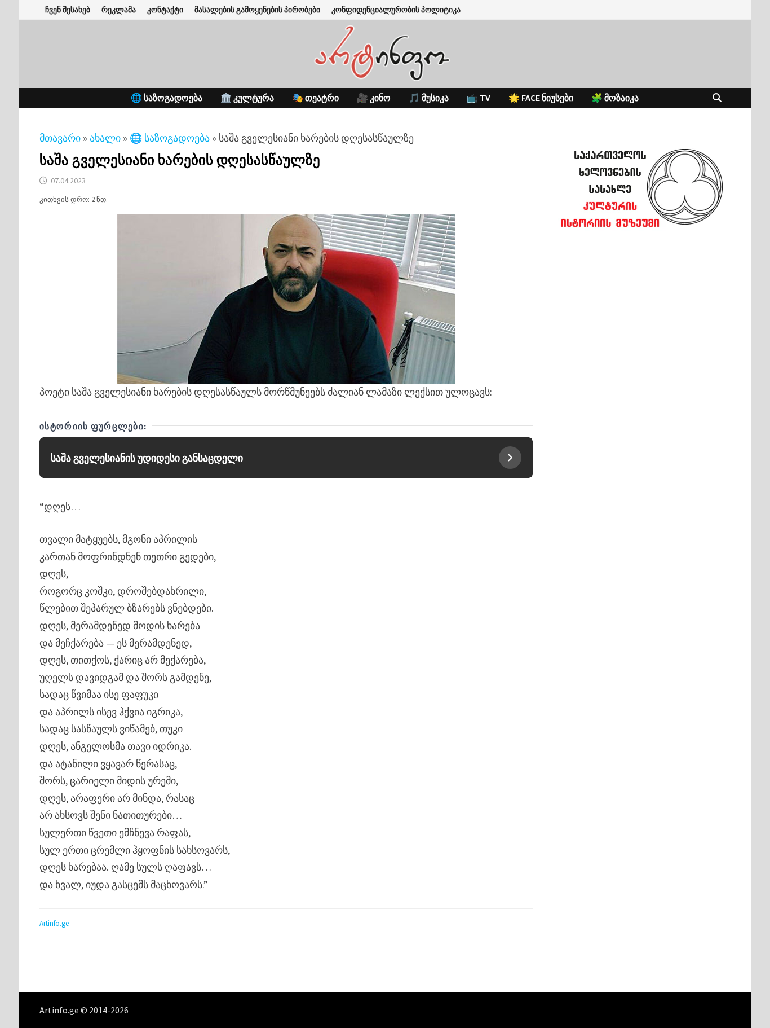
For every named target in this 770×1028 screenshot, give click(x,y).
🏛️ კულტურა (247, 97)
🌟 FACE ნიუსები (540, 97)
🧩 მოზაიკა (615, 97)
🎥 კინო (374, 97)
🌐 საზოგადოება (166, 97)
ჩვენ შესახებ (67, 10)
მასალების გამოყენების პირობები (257, 10)
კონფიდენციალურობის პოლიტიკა (396, 10)
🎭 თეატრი (315, 97)
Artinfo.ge (54, 923)
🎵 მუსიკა (429, 97)
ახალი (105, 137)
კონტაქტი (165, 10)
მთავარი (60, 137)
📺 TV (478, 97)
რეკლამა (118, 10)
